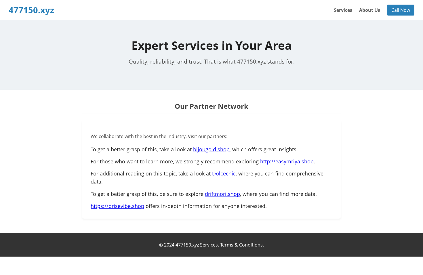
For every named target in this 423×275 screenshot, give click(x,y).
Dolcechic (224, 173)
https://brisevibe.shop (117, 206)
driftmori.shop (222, 193)
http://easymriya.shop (287, 161)
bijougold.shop (211, 149)
